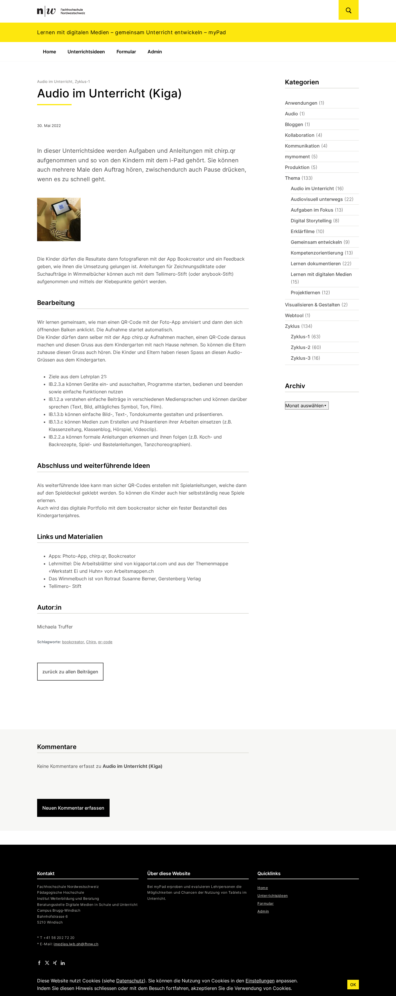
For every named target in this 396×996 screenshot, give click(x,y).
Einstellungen (260, 981)
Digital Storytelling (311, 220)
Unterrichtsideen (86, 51)
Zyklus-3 (300, 358)
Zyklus (292, 326)
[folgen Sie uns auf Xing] (55, 962)
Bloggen (294, 124)
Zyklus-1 (300, 336)
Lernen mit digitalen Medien (321, 274)
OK (353, 984)
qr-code (105, 641)
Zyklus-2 (300, 347)
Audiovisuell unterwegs (317, 199)
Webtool (294, 315)
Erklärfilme (303, 231)
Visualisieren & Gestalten (312, 305)
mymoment (297, 156)
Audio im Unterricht (312, 188)
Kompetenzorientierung (317, 253)
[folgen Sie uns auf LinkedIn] (63, 962)
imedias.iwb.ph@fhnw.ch (76, 944)
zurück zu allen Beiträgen (70, 672)
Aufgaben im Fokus (312, 210)
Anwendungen (301, 103)
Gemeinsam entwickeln (316, 242)
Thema (292, 178)
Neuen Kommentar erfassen (73, 808)
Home (49, 51)
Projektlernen (305, 292)
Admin (155, 51)
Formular (126, 51)
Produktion (297, 167)
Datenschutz (130, 981)
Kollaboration (300, 135)
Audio (291, 114)
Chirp (91, 641)
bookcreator (73, 641)
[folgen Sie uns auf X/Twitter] (47, 962)
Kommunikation (302, 146)
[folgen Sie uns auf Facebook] (39, 962)
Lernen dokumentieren (316, 263)
